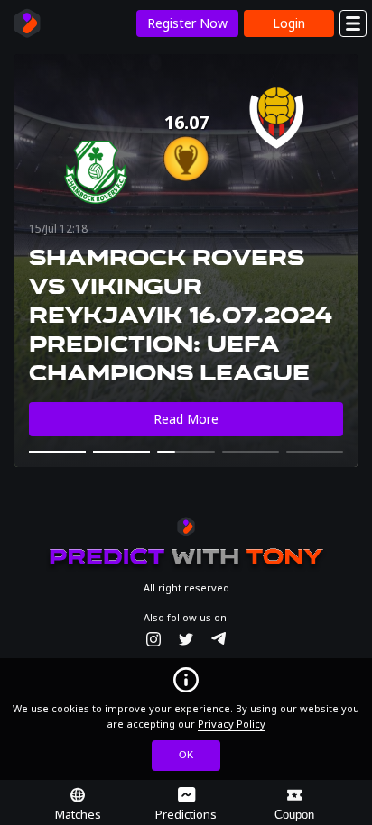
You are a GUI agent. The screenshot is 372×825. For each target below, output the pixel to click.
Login (289, 23)
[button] (57, 452)
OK (186, 754)
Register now (187, 23)
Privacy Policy (231, 723)
